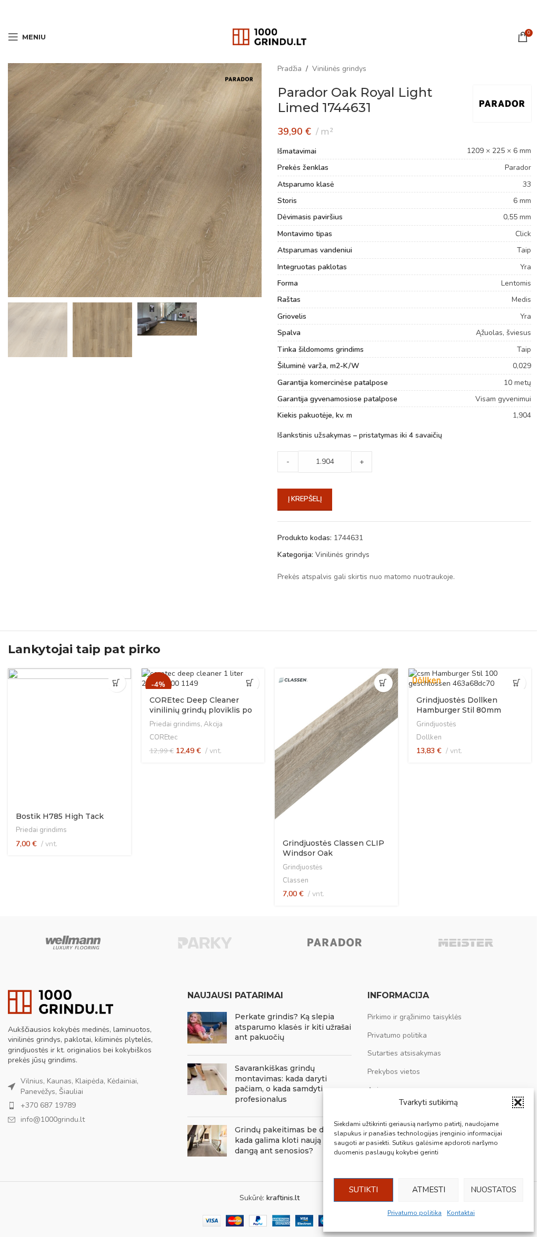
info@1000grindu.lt (53, 1119)
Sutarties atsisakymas (404, 1053)
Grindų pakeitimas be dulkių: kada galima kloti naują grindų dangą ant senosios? (291, 1140)
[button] (518, 1102)
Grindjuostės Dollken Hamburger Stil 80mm (458, 705)
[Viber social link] (296, 10)
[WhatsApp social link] (282, 10)
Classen (295, 880)
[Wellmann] (73, 942)
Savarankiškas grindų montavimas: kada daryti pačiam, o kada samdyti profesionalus (281, 1083)
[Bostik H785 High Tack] (69, 737)
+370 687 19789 (48, 1105)
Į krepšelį (305, 499)
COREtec (163, 737)
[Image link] (60, 1001)
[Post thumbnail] (207, 1029)
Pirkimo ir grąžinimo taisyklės (414, 1017)
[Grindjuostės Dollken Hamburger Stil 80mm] (470, 678)
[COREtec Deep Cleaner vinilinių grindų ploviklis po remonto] (203, 678)
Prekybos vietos (393, 1072)
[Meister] (465, 942)
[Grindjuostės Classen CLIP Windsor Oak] (336, 750)
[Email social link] (256, 10)
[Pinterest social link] (269, 10)
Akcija (213, 724)
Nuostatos (493, 1189)
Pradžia (289, 69)
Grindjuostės (303, 867)
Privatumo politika (414, 1213)
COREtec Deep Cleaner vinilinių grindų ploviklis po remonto (200, 710)
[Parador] (335, 942)
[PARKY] (204, 942)
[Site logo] (269, 36)
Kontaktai (461, 1213)
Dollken (429, 737)
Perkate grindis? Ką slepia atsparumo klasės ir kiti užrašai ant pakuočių (293, 1027)
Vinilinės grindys (339, 69)
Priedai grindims (41, 830)
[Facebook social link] (242, 10)
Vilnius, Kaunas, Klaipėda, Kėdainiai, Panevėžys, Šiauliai (79, 1086)
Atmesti (428, 1189)
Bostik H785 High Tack (60, 816)
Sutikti (363, 1189)
